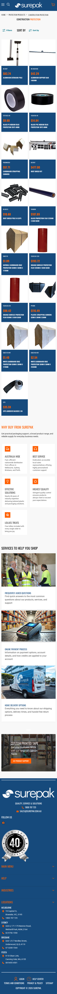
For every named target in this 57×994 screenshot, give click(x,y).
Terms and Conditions (14, 983)
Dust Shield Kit (36, 171)
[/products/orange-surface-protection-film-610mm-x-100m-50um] (14, 289)
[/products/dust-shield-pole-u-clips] (14, 193)
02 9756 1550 (11, 933)
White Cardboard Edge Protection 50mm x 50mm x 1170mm (13, 364)
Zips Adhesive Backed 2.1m (12, 411)
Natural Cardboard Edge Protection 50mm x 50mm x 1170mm (13, 268)
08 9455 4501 (11, 963)
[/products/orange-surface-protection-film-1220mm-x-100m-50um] (42, 240)
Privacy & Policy (35, 983)
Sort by (21, 30)
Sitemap (49, 983)
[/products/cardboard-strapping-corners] (14, 146)
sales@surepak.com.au (31, 811)
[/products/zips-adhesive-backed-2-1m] (14, 386)
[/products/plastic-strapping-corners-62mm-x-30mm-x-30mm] (42, 289)
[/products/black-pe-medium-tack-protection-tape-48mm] (14, 99)
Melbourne (6, 907)
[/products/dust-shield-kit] (42, 146)
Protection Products (17, 14)
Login (21, 979)
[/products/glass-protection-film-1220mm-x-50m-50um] (42, 193)
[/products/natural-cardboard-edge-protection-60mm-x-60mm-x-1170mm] (14, 240)
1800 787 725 (30, 807)
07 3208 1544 (11, 948)
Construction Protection (38, 14)
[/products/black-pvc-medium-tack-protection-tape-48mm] (42, 99)
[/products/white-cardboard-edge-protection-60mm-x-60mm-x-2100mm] (42, 336)
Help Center (38, 979)
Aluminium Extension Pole (12, 77)
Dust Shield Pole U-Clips (12, 218)
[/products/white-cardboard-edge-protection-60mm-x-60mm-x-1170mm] (14, 336)
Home (3, 14)
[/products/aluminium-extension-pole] (14, 52)
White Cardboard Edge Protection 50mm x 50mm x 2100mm (41, 364)
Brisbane (5, 937)
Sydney (4, 922)
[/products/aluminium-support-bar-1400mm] (42, 52)
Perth (4, 952)
